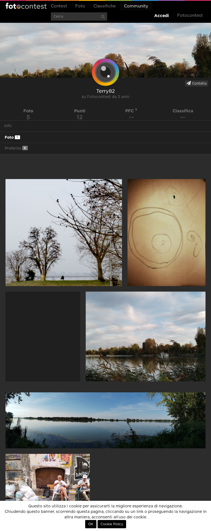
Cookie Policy (112, 524)
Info (8, 126)
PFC (130, 110)
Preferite (15, 148)
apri (63, 232)
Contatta (199, 83)
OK (90, 524)
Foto (80, 6)
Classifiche (104, 6)
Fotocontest (26, 6)
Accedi (161, 15)
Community (136, 6)
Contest (59, 6)
